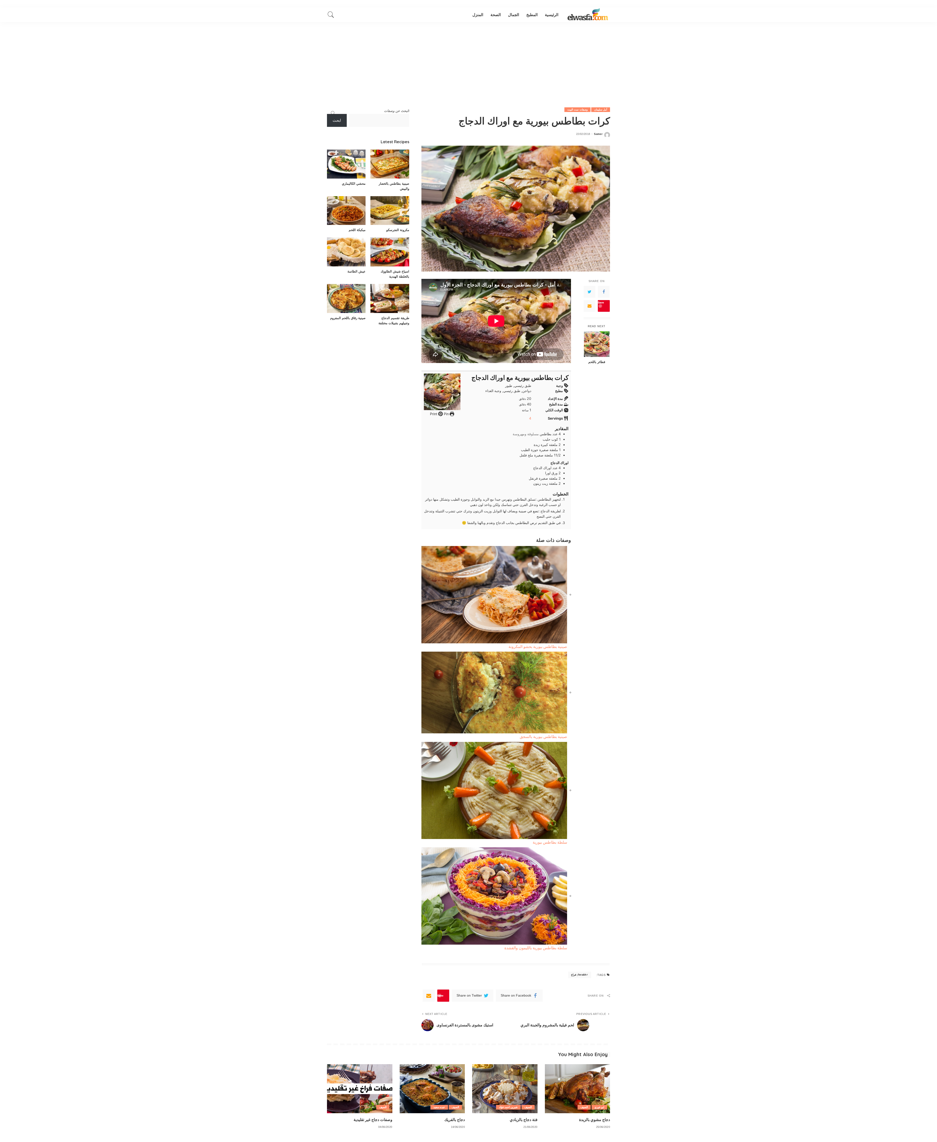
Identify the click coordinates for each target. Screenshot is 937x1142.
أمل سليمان (600, 109)
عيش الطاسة (356, 271)
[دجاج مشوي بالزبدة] (577, 1088)
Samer (598, 134)
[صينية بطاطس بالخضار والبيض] (389, 164)
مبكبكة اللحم (357, 230)
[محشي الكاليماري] (346, 164)
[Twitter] (589, 292)
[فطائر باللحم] (597, 344)
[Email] (589, 306)
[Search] (331, 14)
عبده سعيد (439, 1107)
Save (601, 302)
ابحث (337, 120)
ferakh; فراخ (579, 974)
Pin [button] (446, 414)
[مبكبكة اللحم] (346, 210)
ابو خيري (599, 1107)
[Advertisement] (468, 58)
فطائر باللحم (596, 362)
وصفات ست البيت (577, 109)
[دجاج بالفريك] (432, 1088)
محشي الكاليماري (354, 183)
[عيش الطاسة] (346, 251)
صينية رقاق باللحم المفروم (348, 318)
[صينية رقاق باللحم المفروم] (346, 298)
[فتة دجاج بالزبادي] (505, 1088)
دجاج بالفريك (454, 1119)
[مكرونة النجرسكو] (389, 210)
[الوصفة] (588, 14)
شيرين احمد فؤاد (508, 1107)
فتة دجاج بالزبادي (524, 1119)
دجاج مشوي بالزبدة (594, 1119)
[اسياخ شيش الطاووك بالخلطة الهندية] (389, 251)
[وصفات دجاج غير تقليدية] (359, 1088)
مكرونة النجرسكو (397, 230)
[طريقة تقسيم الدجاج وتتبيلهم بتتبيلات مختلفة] (389, 298)
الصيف (584, 1107)
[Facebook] (604, 292)
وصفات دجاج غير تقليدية (373, 1119)
